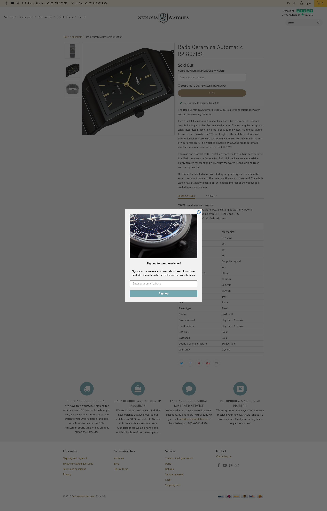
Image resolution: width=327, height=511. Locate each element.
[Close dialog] (198, 212)
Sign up (164, 293)
